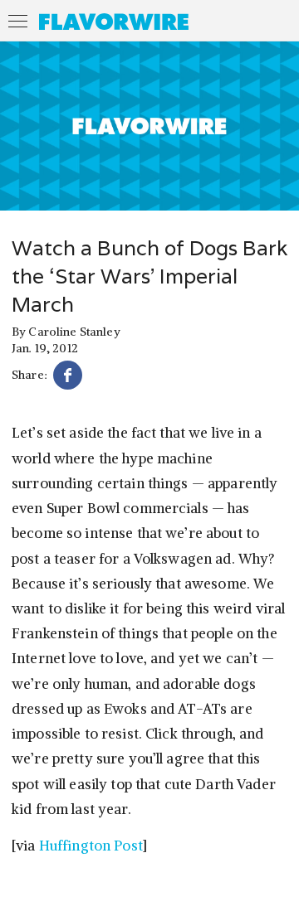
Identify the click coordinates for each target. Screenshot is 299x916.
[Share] (67, 378)
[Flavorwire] (114, 21)
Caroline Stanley (74, 331)
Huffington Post (91, 845)
